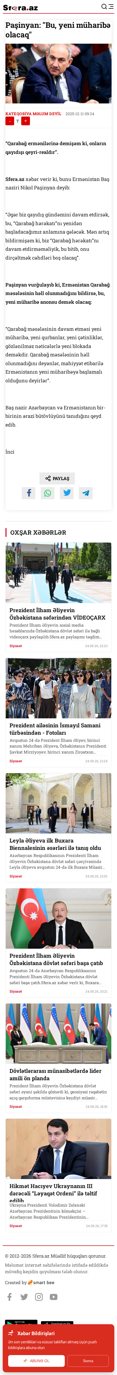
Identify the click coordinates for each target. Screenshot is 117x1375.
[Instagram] (39, 1297)
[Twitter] (24, 1297)
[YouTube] (53, 1297)
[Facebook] (9, 1297)
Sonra (88, 1361)
